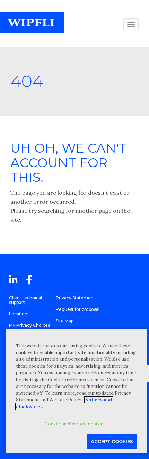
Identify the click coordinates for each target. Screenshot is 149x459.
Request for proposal (77, 309)
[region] (76, 391)
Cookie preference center (73, 424)
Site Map (64, 320)
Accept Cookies (112, 441)
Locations (19, 313)
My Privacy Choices (29, 325)
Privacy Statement (75, 297)
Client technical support (25, 300)
